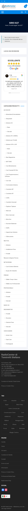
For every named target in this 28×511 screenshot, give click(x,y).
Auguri (6, 404)
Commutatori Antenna (12, 185)
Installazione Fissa (11, 249)
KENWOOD (8, 416)
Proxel (5, 428)
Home (6, 25)
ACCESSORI (7, 110)
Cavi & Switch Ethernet (12, 266)
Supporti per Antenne (11, 232)
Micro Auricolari (10, 215)
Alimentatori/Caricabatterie (13, 114)
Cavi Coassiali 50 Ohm (12, 170)
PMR (23, 424)
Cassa (3, 446)
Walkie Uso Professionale (13, 283)
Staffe (7, 228)
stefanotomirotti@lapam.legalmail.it (13, 372)
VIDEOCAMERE (8, 331)
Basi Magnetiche (10, 157)
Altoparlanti (9, 118)
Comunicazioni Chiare (9, 412)
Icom (22, 412)
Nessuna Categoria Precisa (11, 258)
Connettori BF (9, 189)
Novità (5, 424)
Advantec (14, 400)
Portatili (8, 253)
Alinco (23, 400)
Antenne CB (9, 123)
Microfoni (8, 219)
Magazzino (20, 416)
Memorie (8, 210)
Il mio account (5, 463)
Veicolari (9, 131)
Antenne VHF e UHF (11, 144)
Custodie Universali (11, 202)
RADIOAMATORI (8, 309)
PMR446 (6, 275)
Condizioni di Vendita (6, 455)
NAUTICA (6, 240)
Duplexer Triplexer (11, 206)
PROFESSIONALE (8, 288)
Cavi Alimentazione (11, 166)
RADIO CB (6, 305)
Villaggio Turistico (14, 432)
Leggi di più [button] (14, 88)
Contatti (3, 459)
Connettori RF (9, 193)
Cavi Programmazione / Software (12, 175)
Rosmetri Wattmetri (11, 223)
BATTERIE (9, 161)
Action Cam (9, 335)
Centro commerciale (14, 408)
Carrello (3, 442)
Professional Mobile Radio (8, 476)
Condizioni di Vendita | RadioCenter (10, 381)
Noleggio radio (19, 420)
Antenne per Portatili (11, 140)
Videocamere (9, 236)
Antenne (8, 245)
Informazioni (4, 467)
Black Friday (19, 404)
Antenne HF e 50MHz (12, 136)
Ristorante (22, 428)
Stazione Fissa (10, 322)
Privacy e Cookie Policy (7, 386)
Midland (6, 420)
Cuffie (7, 198)
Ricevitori (8, 318)
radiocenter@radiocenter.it (12, 370)
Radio (12, 428)
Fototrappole (9, 344)
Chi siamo (4, 450)
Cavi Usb (8, 180)
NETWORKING (8, 262)
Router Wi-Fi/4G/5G (11, 271)
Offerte (14, 424)
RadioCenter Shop (6, 480)
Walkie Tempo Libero (11, 279)
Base (8, 127)
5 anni (5, 400)
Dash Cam (9, 339)
